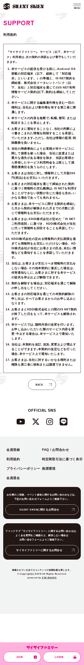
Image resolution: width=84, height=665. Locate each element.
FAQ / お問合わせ (55, 449)
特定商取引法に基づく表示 (62, 459)
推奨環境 (49, 468)
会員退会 (13, 478)
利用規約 (13, 459)
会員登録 (13, 449)
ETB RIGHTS (49, 578)
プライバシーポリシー (23, 468)
